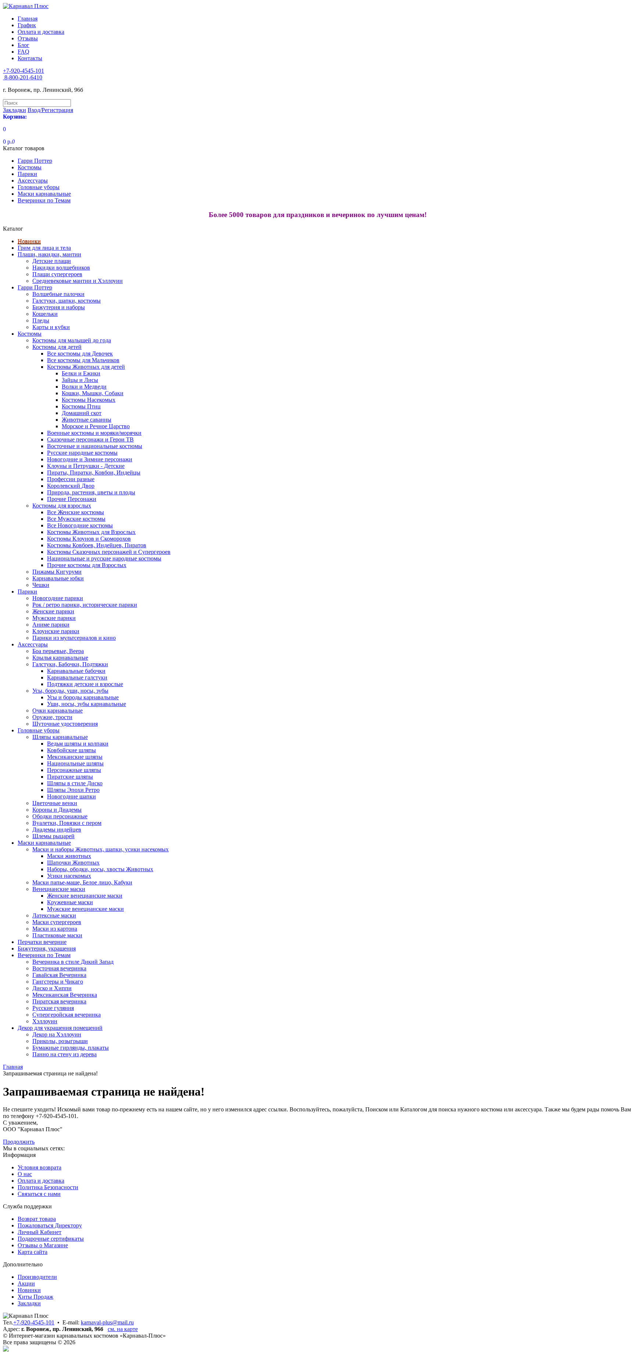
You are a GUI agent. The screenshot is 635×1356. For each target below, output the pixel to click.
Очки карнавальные (57, 710)
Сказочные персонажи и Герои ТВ (90, 439)
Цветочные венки (54, 803)
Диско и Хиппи (52, 988)
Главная (27, 18)
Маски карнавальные (44, 194)
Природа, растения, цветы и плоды (91, 492)
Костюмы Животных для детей (86, 367)
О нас (25, 1174)
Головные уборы (39, 187)
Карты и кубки (51, 327)
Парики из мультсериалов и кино (74, 638)
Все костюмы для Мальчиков (83, 360)
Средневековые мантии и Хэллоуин (77, 281)
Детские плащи (51, 261)
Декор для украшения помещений (60, 1028)
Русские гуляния (53, 1008)
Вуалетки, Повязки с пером (66, 823)
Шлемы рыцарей (53, 836)
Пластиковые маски (57, 935)
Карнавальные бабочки (76, 671)
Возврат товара (37, 1219)
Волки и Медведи (84, 386)
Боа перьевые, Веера (58, 651)
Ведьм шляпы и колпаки (77, 743)
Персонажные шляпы (74, 770)
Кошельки (45, 314)
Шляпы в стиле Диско (75, 783)
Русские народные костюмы (82, 453)
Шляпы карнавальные (60, 737)
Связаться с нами (39, 1194)
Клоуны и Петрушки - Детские (86, 466)
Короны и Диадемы (57, 810)
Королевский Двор (70, 486)
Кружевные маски (70, 902)
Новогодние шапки (71, 796)
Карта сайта (32, 1252)
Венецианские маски (58, 889)
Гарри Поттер (35, 161)
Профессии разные (70, 479)
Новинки (29, 241)
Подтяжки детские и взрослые (85, 684)
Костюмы (30, 167)
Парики (27, 174)
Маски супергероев (56, 922)
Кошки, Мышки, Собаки (92, 393)
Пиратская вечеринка (59, 1001)
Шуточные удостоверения (65, 724)
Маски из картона (54, 929)
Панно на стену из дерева (64, 1054)
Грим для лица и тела (44, 248)
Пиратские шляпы (70, 776)
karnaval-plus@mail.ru (107, 1322)
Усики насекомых (69, 876)
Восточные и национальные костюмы (94, 446)
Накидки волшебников (61, 267)
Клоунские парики (55, 631)
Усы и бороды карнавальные (83, 697)
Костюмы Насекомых (88, 400)
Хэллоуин (44, 1021)
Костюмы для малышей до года (71, 340)
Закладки (29, 1303)
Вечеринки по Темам (44, 200)
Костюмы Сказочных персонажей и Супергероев (109, 552)
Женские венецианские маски (84, 895)
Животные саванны (86, 419)
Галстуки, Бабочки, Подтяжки (70, 664)
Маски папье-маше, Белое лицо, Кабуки (82, 882)
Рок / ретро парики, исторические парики (84, 605)
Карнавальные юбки (58, 578)
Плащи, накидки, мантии (49, 254)
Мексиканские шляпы (75, 757)
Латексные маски (54, 915)
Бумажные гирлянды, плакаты (70, 1048)
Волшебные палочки (58, 294)
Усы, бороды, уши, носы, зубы (70, 691)
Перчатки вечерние (42, 942)
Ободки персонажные (59, 816)
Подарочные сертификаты (51, 1239)
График (27, 25)
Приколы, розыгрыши (60, 1041)
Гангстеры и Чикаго (57, 981)
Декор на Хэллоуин (56, 1034)
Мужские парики (54, 618)
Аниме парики (50, 624)
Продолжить (19, 1142)
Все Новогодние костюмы (80, 525)
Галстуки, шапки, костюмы (66, 300)
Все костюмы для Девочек (80, 353)
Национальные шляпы (75, 763)
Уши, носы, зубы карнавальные (86, 704)
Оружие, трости (52, 717)
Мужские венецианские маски (85, 909)
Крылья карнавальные (60, 657)
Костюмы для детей (57, 347)
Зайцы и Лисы (80, 380)
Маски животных (69, 856)
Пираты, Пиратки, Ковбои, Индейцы (93, 472)
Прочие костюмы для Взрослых (86, 565)
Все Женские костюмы (75, 512)
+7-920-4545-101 (33, 1322)
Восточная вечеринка (59, 968)
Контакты (30, 58)
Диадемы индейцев (56, 829)
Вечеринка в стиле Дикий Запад (73, 962)
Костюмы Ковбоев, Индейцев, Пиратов (96, 545)
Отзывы (28, 38)
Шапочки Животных (73, 862)
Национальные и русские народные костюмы (104, 558)
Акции (26, 1283)
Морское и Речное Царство (96, 426)
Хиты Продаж (35, 1297)
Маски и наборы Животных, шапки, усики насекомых (100, 849)
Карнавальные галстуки (77, 677)
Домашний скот (81, 413)
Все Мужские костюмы (76, 519)
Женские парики (53, 611)
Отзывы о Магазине (43, 1245)
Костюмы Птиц (81, 406)
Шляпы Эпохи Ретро (73, 790)
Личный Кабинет (39, 1232)
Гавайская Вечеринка (59, 975)
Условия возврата (39, 1167)
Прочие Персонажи (71, 499)
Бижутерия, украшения (47, 948)
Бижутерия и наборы (58, 307)
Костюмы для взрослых (61, 505)
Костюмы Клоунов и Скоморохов (89, 538)
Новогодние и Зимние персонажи (89, 459)
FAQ (23, 51)
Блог (23, 45)
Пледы (40, 320)
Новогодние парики (57, 598)
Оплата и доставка (41, 32)
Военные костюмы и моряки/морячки (94, 433)
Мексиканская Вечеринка (64, 995)
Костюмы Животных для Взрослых (91, 532)
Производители (37, 1277)
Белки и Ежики (81, 373)
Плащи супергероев (57, 274)
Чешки (40, 585)
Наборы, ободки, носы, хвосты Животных (100, 869)
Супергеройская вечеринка (66, 1014)
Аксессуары (33, 180)
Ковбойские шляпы (71, 750)
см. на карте (123, 1329)
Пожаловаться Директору (50, 1225)
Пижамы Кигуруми (57, 572)
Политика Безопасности (48, 1187)
